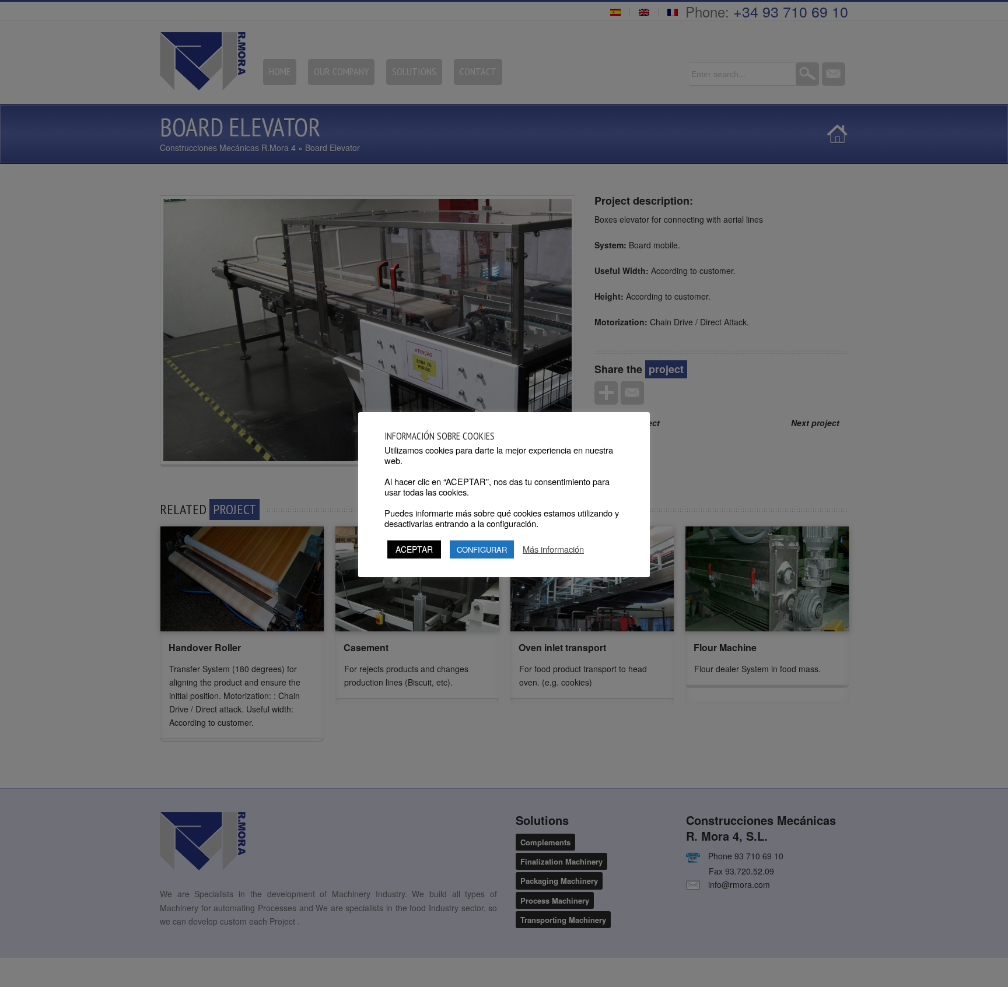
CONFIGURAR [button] (482, 549)
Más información (553, 549)
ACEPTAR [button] (414, 549)
